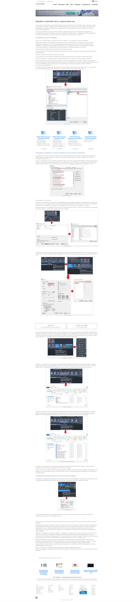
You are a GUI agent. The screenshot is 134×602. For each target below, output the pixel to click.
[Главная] (40, 4)
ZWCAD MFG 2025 (39, 589)
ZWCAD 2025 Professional (40, 588)
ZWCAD (37, 585)
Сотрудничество (86, 4)
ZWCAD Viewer (38, 590)
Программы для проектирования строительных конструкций (43, 572)
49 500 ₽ (59, 149)
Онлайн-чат (71, 594)
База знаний (71, 588)
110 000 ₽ (43, 149)
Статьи (70, 589)
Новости (92, 588)
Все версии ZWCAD (39, 593)
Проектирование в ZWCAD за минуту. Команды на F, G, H (91, 572)
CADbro (60, 590)
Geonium (49, 588)
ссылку (44, 549)
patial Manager (50, 590)
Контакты (92, 590)
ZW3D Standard (61, 588)
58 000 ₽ (90, 149)
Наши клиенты (93, 589)
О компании (93, 585)
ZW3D (60, 585)
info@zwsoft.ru (50, 1)
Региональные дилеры (83, 588)
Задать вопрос (71, 593)
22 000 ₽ (75, 149)
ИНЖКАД (49, 589)
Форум (70, 590)
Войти (96, 1)
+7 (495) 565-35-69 (40, 1)
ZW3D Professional (61, 589)
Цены (71, 4)
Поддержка (71, 585)
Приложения (50, 585)
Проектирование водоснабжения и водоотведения (59, 572)
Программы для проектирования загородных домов (75, 572)
